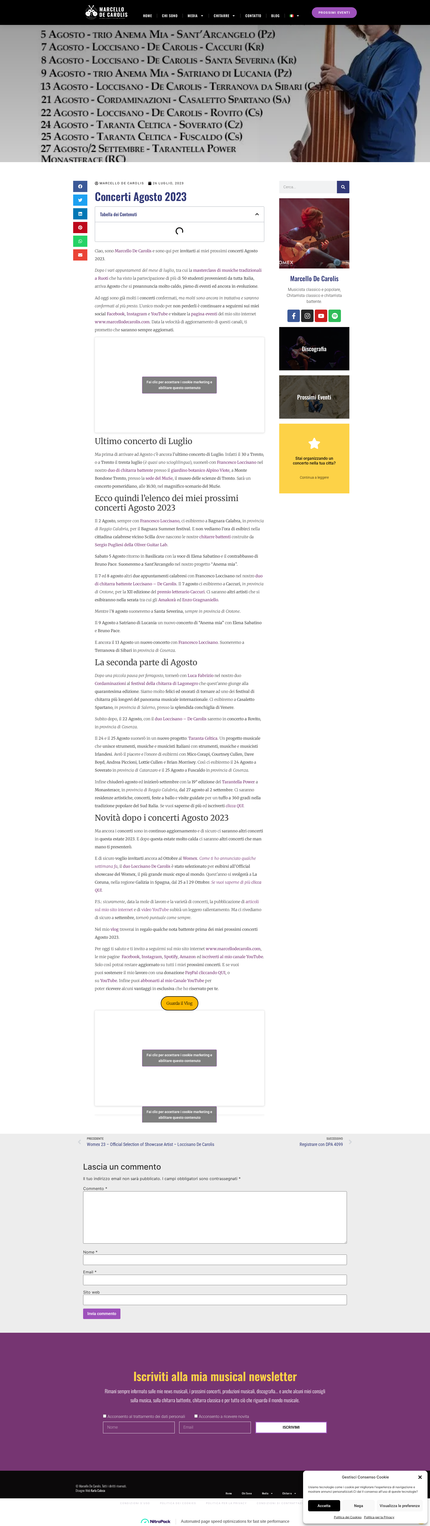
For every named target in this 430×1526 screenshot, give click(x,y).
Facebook (131, 956)
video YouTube (155, 909)
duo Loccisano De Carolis (146, 866)
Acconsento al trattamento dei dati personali (146, 1416)
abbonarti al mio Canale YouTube (172, 980)
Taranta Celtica (202, 738)
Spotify (171, 956)
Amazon (188, 956)
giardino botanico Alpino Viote (200, 470)
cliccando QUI (212, 972)
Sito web (91, 1292)
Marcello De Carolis (133, 250)
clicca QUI (234, 805)
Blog (275, 15)
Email (90, 1272)
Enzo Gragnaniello (200, 599)
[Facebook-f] (293, 316)
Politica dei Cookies (348, 1517)
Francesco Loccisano (236, 462)
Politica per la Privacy (379, 1517)
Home (147, 15)
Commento (95, 1189)
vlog (114, 929)
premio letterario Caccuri (181, 591)
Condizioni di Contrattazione (283, 1503)
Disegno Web (90, 1490)
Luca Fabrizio (201, 675)
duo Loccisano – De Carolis (181, 718)
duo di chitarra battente (130, 470)
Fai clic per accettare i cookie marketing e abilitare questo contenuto (179, 385)
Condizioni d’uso (135, 1503)
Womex (190, 858)
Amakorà (167, 599)
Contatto (253, 15)
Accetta (324, 1506)
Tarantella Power (238, 781)
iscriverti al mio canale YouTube (232, 956)
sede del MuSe (159, 478)
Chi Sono (170, 15)
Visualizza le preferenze (400, 1506)
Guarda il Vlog (179, 1003)
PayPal (191, 972)
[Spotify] (334, 316)
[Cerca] (343, 187)
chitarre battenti (215, 536)
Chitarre (221, 15)
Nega (358, 1506)
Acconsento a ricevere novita (224, 1416)
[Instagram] (307, 316)
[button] (420, 1477)
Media (193, 15)
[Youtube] (321, 316)
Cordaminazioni (110, 683)
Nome (90, 1252)
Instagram (152, 956)
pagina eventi (204, 313)
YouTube (108, 980)
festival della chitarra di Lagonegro (164, 683)
